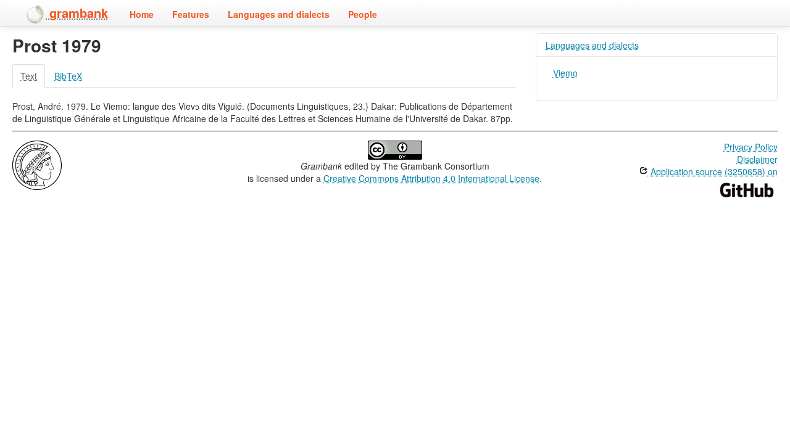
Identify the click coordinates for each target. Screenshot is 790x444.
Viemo (565, 73)
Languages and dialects (279, 14)
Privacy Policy (751, 147)
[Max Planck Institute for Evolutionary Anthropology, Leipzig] (37, 164)
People (362, 14)
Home (142, 14)
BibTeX (68, 76)
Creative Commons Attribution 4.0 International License (431, 178)
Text (28, 76)
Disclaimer (757, 159)
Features (190, 14)
